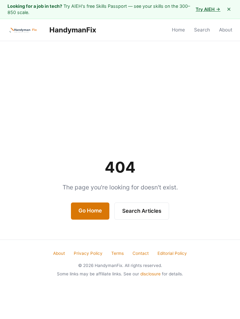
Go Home (90, 210)
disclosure (150, 273)
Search (202, 30)
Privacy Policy (88, 253)
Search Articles (141, 211)
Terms (117, 253)
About (225, 30)
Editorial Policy (172, 253)
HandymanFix (72, 30)
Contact (140, 253)
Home (178, 30)
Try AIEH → (208, 9)
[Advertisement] (120, 87)
